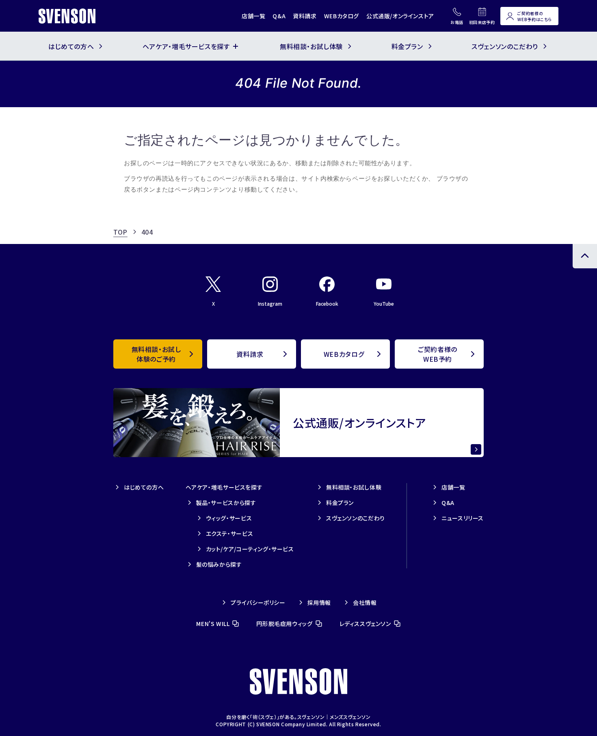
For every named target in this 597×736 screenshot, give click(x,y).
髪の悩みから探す (219, 564)
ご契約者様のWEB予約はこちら (534, 16)
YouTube (384, 303)
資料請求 (304, 16)
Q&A (279, 16)
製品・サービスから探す (226, 503)
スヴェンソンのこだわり (355, 518)
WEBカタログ (341, 16)
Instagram (270, 303)
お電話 (456, 22)
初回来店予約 (482, 22)
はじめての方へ (144, 487)
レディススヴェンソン (365, 623)
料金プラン (340, 503)
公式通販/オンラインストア (400, 16)
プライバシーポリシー (258, 602)
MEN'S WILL (212, 623)
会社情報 (364, 602)
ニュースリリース (462, 518)
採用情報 (319, 602)
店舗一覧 (253, 16)
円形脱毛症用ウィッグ (284, 623)
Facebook (327, 303)
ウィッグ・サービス (229, 518)
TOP (120, 232)
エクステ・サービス (229, 533)
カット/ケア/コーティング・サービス (250, 549)
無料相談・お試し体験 (353, 487)
